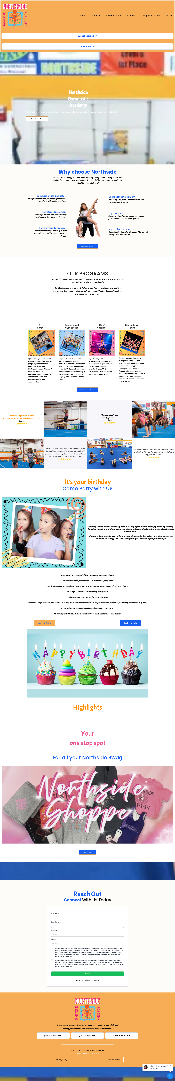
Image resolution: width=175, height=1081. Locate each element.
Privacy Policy (81, 980)
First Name (55, 913)
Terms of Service (93, 980)
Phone (54, 931)
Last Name (55, 922)
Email (53, 940)
